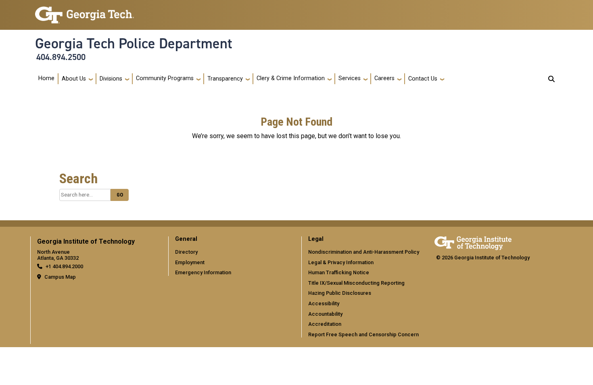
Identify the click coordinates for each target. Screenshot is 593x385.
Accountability (325, 314)
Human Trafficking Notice (338, 272)
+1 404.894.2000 (64, 266)
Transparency (225, 78)
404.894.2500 (61, 57)
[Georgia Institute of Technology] (84, 11)
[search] (551, 79)
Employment (190, 262)
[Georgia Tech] (473, 242)
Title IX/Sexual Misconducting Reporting (356, 283)
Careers (384, 78)
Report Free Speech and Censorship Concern (363, 334)
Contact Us (422, 78)
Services (349, 78)
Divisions (111, 78)
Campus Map (60, 277)
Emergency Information (203, 272)
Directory (186, 252)
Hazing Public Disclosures (339, 293)
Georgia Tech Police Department (133, 43)
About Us (74, 78)
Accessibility (323, 303)
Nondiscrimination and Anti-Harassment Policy (363, 252)
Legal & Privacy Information (341, 262)
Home (46, 78)
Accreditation (324, 324)
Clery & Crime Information (291, 78)
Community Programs (165, 78)
